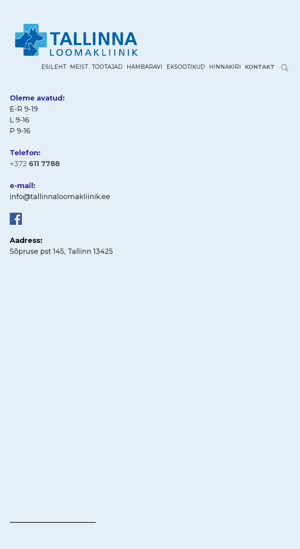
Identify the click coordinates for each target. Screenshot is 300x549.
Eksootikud (185, 67)
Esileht (53, 67)
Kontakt (260, 67)
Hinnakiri (225, 67)
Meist (79, 67)
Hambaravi (144, 67)
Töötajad (107, 67)
